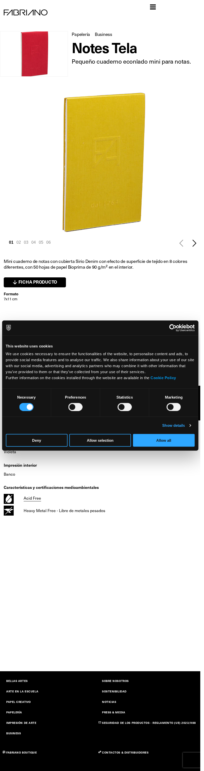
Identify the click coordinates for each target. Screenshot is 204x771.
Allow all (163, 440)
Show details (173, 425)
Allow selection (100, 440)
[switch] (75, 407)
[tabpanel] (102, 162)
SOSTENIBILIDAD (114, 691)
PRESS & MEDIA (113, 712)
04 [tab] (33, 242)
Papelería (81, 34)
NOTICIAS (109, 702)
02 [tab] (18, 242)
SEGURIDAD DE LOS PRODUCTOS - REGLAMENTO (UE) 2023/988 (149, 723)
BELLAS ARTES (17, 681)
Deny (36, 440)
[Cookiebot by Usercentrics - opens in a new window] (173, 327)
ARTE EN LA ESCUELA (22, 691)
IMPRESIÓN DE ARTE (21, 723)
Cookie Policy (163, 378)
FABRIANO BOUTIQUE (21, 752)
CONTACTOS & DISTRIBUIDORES (125, 752)
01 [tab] (11, 242)
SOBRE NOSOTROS (115, 681)
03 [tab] (26, 242)
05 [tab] (41, 242)
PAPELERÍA (14, 712)
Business (103, 34)
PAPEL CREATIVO (18, 702)
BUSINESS (13, 733)
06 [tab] (48, 242)
